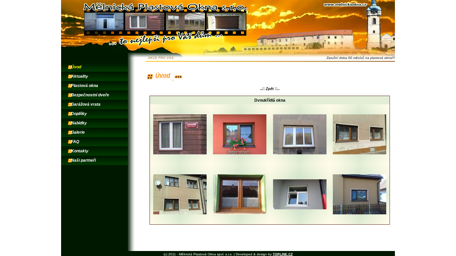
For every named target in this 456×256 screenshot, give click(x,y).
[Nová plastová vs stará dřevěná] (180, 213)
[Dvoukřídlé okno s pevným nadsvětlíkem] (299, 208)
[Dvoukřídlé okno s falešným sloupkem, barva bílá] (299, 153)
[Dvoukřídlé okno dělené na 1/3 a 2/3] (359, 153)
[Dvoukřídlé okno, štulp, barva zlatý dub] (239, 153)
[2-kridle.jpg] (180, 153)
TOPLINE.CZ (283, 254)
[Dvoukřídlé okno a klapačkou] (239, 213)
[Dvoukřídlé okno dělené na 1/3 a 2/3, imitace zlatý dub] (359, 213)
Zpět (270, 89)
